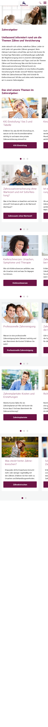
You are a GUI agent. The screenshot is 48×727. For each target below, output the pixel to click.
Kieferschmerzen (20, 283)
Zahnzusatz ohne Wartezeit (20, 215)
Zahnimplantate (20, 417)
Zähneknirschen (20, 484)
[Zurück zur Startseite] (24, 3)
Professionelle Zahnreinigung (20, 350)
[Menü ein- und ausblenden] (45, 3)
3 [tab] (27, 159)
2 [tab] (24, 159)
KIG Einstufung (20, 145)
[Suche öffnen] (41, 3)
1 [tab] (21, 159)
